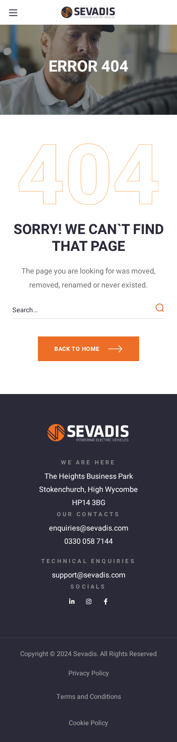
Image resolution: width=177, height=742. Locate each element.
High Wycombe (113, 489)
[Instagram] (89, 601)
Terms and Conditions (88, 697)
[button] (163, 13)
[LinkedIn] (72, 601)
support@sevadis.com (89, 575)
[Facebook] (105, 601)
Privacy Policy (88, 673)
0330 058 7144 (88, 541)
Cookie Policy (88, 723)
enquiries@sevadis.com (88, 528)
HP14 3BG (88, 502)
